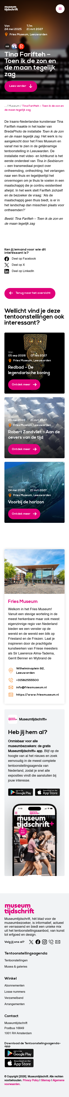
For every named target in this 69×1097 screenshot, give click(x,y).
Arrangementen (14, 1004)
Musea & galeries (15, 966)
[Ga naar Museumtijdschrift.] (5, 106)
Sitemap (46, 1080)
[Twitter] (31, 942)
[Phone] (51, 942)
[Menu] (60, 8)
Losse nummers (14, 991)
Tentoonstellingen (16, 960)
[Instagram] (44, 942)
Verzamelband (13, 998)
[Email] (57, 942)
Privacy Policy (31, 1080)
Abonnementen (14, 985)
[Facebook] (38, 942)
